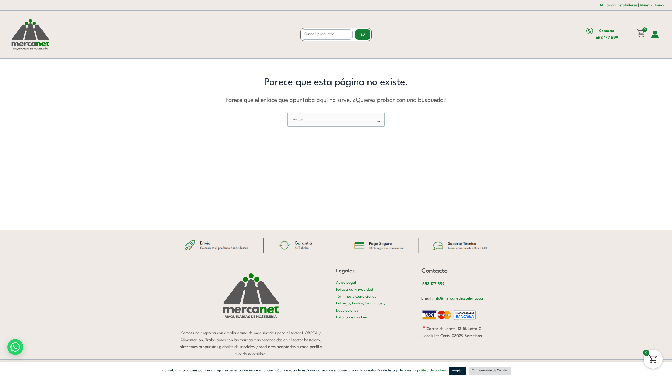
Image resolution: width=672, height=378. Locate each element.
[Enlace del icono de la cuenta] (655, 34)
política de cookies (431, 370)
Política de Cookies (352, 317)
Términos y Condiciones (356, 297)
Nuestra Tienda (652, 5)
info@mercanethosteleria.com (459, 299)
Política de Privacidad (354, 290)
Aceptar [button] (457, 370)
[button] (15, 347)
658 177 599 (607, 38)
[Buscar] (362, 34)
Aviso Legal (346, 283)
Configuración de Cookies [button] (490, 370)
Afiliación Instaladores (618, 5)
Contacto (606, 31)
